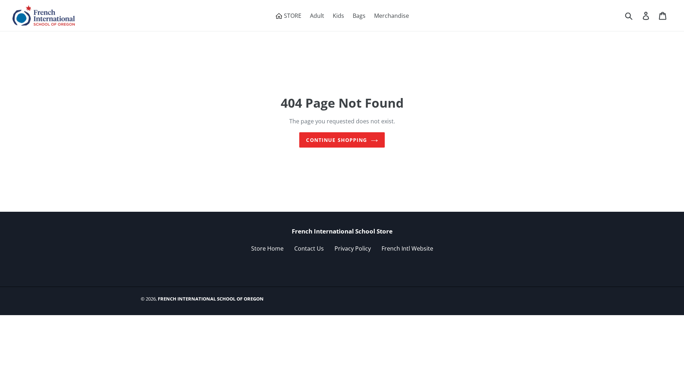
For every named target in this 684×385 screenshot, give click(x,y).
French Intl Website (407, 248)
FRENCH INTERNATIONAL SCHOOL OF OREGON (211, 299)
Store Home (267, 248)
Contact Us (309, 248)
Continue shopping (336, 140)
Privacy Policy (353, 248)
